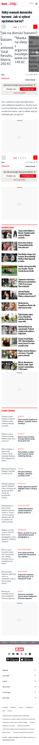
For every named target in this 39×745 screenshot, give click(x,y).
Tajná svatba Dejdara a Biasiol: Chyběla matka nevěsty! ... (27, 421)
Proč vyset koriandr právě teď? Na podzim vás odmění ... (27, 554)
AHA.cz (20, 469)
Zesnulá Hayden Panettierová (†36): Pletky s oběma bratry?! (27, 293)
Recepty (33, 642)
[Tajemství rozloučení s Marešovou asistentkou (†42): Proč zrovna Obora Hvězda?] (9, 282)
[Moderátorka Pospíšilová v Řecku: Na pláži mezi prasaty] (9, 306)
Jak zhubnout (14, 642)
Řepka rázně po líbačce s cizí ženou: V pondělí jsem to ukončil (27, 353)
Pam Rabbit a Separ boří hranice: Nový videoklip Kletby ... (26, 454)
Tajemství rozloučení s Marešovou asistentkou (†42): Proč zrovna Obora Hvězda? (27, 283)
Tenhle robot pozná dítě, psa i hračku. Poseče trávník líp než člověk (27, 268)
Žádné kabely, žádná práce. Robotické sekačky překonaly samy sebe (25, 318)
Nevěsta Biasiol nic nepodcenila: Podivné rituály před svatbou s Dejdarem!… (26, 330)
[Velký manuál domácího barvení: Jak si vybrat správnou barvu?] (18, 33)
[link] (9, 654)
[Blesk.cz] (19, 649)
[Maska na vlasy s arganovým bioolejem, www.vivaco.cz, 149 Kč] (21, 62)
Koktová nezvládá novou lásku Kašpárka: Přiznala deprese (27, 596)
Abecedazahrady (24, 550)
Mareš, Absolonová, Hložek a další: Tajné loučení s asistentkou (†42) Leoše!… (26, 365)
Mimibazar (22, 530)
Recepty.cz (22, 484)
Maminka (4, 642)
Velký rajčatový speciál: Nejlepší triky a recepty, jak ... (27, 488)
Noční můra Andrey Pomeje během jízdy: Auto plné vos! (25, 245)
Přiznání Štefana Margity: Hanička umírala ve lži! (25, 474)
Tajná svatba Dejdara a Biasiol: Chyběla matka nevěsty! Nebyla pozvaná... (26, 234)
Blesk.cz (21, 416)
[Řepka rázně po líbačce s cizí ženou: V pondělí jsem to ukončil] (9, 354)
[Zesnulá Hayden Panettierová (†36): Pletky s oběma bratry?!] (9, 295)
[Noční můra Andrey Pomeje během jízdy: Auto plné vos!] (9, 246)
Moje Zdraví (22, 572)
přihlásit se (31, 3)
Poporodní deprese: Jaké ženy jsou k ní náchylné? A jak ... (26, 576)
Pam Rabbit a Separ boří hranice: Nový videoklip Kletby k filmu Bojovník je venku (27, 257)
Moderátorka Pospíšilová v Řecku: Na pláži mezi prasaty (26, 305)
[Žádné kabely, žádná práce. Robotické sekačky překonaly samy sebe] (9, 317)
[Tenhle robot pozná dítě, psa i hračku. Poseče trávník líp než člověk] (9, 270)
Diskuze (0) (5, 78)
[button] (36, 3)
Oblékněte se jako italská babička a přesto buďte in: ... (25, 510)
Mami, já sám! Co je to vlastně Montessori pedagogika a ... (27, 535)
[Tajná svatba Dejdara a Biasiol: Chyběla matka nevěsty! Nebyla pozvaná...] (9, 234)
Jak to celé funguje (19, 93)
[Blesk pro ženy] (10, 5)
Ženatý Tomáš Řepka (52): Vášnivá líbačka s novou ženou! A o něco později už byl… (26, 342)
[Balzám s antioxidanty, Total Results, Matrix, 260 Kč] (7, 63)
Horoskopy (24, 642)
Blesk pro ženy (24, 506)
